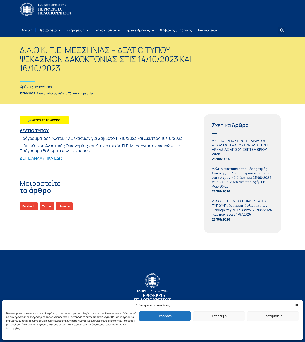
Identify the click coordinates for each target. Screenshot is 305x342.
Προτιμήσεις (272, 316)
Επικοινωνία (207, 30)
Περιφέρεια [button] (48, 30)
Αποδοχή (165, 316)
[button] (297, 305)
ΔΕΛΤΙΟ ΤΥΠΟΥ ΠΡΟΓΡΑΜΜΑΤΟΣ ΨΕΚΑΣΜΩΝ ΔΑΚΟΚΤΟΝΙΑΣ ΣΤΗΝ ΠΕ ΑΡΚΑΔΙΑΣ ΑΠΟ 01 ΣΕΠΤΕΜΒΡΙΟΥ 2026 (241, 147)
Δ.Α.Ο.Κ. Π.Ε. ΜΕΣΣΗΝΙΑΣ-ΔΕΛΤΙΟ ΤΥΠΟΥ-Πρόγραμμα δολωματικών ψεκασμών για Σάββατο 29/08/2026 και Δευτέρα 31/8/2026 (242, 207)
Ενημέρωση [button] (75, 30)
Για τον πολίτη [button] (105, 30)
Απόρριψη (219, 316)
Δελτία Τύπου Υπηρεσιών (76, 93)
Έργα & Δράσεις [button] (138, 30)
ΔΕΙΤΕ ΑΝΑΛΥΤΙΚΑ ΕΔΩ (41, 158)
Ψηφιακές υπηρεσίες (176, 30)
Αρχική (27, 30)
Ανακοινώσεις (47, 93)
